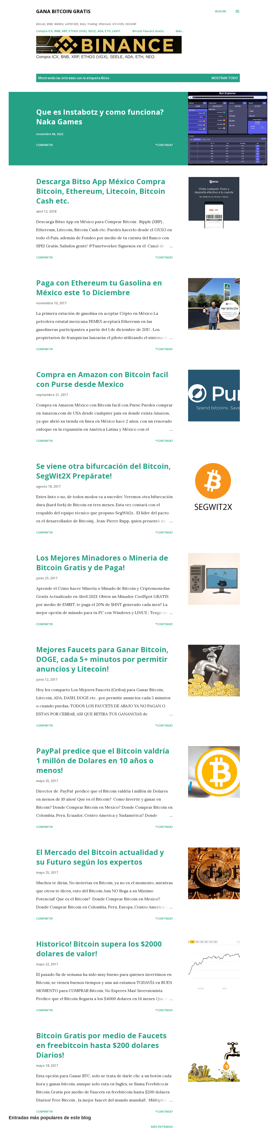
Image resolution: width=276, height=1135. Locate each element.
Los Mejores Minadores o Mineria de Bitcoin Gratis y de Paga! (102, 562)
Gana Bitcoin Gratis (63, 11)
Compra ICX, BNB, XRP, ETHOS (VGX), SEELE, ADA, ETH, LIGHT (78, 31)
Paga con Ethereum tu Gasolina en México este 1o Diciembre (99, 287)
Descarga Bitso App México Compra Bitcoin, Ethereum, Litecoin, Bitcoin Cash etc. (100, 191)
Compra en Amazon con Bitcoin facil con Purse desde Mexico (102, 379)
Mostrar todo (225, 78)
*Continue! (164, 145)
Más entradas (162, 1127)
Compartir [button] (44, 145)
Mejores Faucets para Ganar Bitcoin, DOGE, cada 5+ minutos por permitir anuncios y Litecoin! (102, 659)
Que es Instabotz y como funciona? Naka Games (100, 117)
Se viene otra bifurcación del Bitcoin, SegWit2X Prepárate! (103, 471)
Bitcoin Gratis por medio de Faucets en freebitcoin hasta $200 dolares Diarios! (101, 1045)
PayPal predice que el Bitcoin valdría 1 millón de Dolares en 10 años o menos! (102, 760)
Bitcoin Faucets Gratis (148, 31)
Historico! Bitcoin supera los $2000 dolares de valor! (99, 949)
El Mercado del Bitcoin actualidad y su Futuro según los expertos (100, 857)
